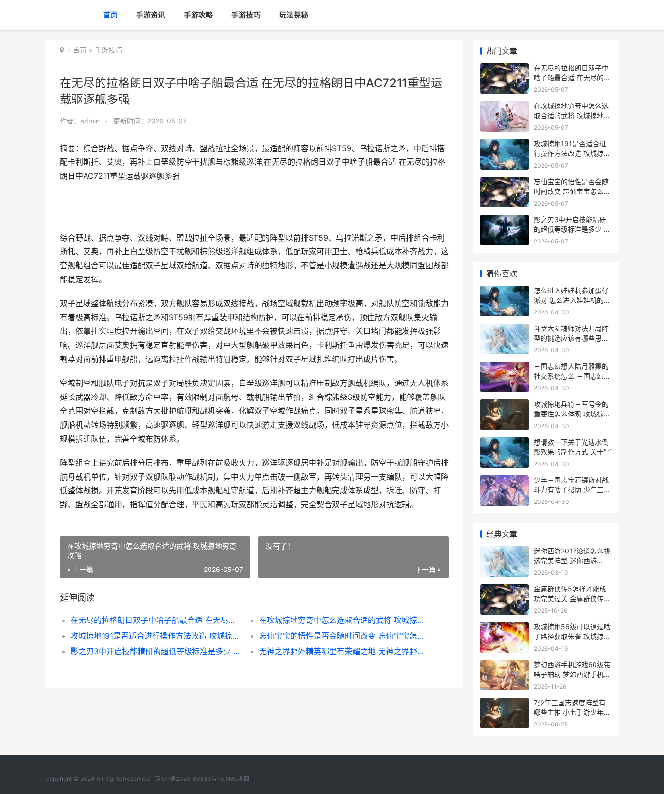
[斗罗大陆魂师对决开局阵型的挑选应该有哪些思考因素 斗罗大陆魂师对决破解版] (504, 330)
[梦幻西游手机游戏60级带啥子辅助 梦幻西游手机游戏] (504, 666)
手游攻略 (198, 14)
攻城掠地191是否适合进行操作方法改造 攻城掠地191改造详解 (155, 635)
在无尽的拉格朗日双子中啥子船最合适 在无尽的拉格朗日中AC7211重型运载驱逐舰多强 (155, 620)
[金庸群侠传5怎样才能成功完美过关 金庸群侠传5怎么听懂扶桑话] (504, 590)
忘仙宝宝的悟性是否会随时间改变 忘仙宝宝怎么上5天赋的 (344, 635)
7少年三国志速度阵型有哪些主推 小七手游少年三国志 (572, 711)
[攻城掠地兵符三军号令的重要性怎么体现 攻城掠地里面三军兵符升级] (504, 405)
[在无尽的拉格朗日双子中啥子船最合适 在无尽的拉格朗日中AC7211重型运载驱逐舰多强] (504, 69)
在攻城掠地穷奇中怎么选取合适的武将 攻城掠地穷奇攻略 (344, 620)
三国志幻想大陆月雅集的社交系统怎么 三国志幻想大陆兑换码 (572, 375)
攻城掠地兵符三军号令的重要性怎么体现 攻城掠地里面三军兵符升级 (572, 413)
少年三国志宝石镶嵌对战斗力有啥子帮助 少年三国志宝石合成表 (572, 489)
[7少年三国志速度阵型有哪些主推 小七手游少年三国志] (504, 704)
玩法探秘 (293, 14)
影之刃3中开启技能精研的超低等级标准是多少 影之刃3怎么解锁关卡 (155, 651)
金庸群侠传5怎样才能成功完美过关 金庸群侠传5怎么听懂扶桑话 (571, 598)
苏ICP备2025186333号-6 (189, 778)
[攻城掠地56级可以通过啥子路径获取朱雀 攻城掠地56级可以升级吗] (504, 628)
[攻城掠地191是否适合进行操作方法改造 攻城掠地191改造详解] (504, 145)
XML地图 (237, 778)
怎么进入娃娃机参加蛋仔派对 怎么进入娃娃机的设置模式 (572, 299)
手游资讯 (150, 14)
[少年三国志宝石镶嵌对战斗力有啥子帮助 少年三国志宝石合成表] (504, 481)
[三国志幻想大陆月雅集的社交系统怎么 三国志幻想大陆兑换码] (504, 367)
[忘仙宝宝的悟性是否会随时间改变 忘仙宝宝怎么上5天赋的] (504, 183)
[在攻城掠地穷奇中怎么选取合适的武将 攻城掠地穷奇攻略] (504, 107)
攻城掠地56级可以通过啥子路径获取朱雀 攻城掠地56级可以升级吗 (572, 636)
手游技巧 (246, 14)
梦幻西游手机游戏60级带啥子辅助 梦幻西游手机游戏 (572, 674)
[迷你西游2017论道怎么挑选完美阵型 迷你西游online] (504, 552)
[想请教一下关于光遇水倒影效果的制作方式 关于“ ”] (504, 443)
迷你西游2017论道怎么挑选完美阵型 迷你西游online (572, 560)
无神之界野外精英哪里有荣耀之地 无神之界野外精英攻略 (344, 651)
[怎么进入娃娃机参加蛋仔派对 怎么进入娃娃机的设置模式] (504, 292)
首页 (110, 14)
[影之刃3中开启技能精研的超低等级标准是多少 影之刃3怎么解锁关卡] (504, 221)
